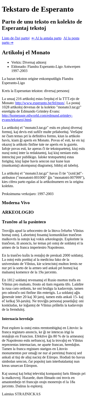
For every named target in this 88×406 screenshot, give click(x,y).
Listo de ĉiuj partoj (16, 38)
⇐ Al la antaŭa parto (46, 38)
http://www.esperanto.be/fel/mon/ (40, 103)
